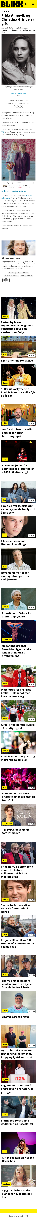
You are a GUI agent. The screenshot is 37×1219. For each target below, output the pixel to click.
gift (22, 276)
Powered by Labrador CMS (18, 1216)
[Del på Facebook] (15, 106)
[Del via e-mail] (21, 106)
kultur (29, 276)
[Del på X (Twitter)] (18, 106)
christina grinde (11, 276)
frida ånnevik (22, 273)
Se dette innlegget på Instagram (14, 191)
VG (3, 132)
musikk (12, 273)
